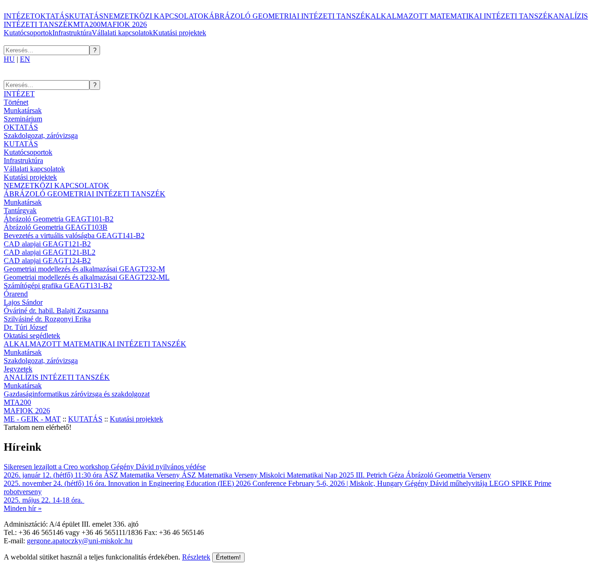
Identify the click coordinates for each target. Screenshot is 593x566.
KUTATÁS (86, 16)
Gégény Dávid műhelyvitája (446, 483)
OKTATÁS (52, 16)
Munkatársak (23, 110)
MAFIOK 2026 (124, 24)
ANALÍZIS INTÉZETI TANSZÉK (57, 377)
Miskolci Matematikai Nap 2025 (306, 475)
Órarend (16, 294)
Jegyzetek (18, 369)
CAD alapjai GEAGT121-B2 (47, 244)
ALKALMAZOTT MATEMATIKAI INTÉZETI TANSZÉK (462, 16)
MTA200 (87, 24)
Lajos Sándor (23, 302)
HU (9, 59)
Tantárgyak (20, 210)
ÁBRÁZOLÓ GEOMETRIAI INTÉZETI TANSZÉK (290, 16)
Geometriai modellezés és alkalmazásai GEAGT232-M (84, 269)
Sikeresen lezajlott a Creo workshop (56, 467)
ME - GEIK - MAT (32, 419)
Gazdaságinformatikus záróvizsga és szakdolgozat (77, 394)
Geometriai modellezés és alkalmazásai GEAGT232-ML (87, 277)
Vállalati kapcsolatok (122, 33)
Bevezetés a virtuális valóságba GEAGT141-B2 (74, 235)
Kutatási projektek (179, 33)
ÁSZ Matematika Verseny (142, 475)
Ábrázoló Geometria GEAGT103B (55, 227)
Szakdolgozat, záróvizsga (41, 135)
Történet (16, 102)
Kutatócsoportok (28, 33)
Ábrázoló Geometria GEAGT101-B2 (59, 219)
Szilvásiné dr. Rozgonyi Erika (47, 319)
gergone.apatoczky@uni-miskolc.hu (79, 541)
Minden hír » (23, 508)
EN (25, 59)
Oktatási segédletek (32, 336)
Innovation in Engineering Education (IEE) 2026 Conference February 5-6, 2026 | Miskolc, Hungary (255, 483)
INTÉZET (19, 16)
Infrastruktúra (72, 33)
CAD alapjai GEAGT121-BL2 (49, 252)
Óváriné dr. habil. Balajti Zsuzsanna (56, 310)
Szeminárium (23, 119)
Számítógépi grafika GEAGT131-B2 (58, 285)
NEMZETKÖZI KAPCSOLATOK (156, 16)
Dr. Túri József (25, 327)
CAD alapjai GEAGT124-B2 (47, 260)
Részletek (196, 557)
